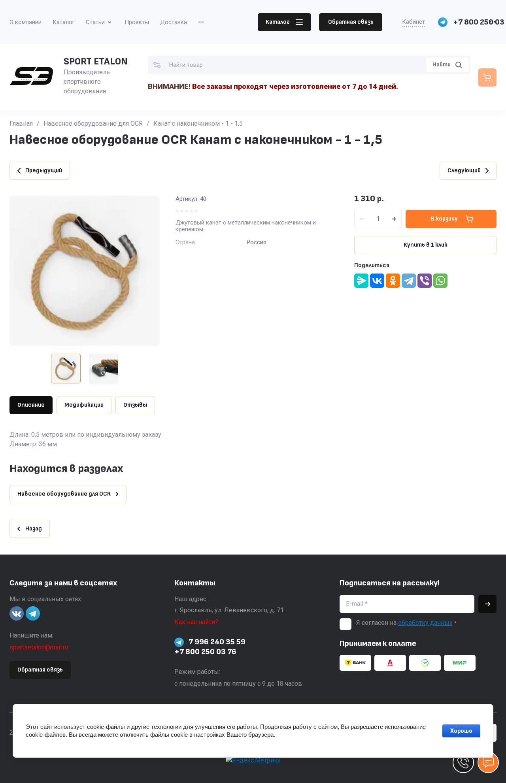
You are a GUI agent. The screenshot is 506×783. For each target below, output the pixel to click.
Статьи (95, 22)
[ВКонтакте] (377, 281)
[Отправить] (487, 604)
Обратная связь (351, 22)
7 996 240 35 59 (217, 642)
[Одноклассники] (393, 281)
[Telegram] (409, 281)
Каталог (64, 22)
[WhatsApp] (440, 281)
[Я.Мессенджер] (361, 281)
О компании (25, 22)
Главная (21, 123)
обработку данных (425, 622)
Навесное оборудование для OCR (93, 123)
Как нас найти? (196, 622)
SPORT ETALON (96, 61)
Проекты (137, 22)
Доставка (173, 22)
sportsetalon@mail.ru (38, 647)
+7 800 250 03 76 (205, 652)
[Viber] (424, 281)
